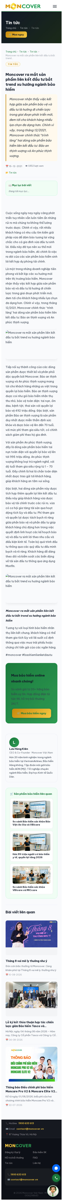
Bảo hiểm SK (40, 1152)
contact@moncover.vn (30, 1128)
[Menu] (54, 6)
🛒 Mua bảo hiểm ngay (31, 713)
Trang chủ (11, 28)
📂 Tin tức (11, 172)
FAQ (35, 1157)
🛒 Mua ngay (16, 34)
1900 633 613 (26, 1123)
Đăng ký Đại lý (12, 1152)
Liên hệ (37, 1163)
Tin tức (24, 28)
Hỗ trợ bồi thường (14, 1157)
